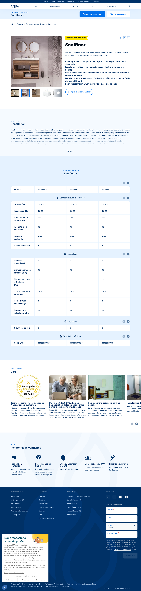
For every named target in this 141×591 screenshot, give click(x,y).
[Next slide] (58, 93)
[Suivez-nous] (108, 497)
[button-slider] (136, 423)
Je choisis (25, 580)
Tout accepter (40, 580)
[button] (4, 587)
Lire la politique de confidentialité (14, 573)
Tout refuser (10, 580)
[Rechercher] (129, 6)
